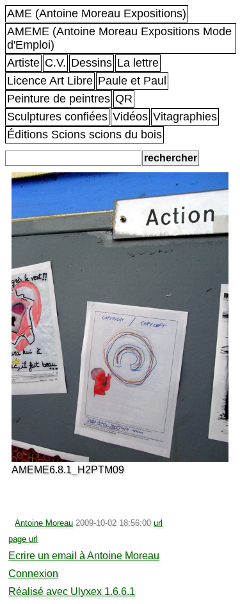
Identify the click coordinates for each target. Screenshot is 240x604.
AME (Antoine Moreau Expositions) (96, 13)
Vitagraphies (185, 116)
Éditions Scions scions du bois (84, 134)
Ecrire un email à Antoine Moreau (83, 555)
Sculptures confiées (57, 116)
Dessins (91, 62)
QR (123, 98)
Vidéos (130, 116)
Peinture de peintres (58, 98)
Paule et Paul (132, 80)
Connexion (33, 573)
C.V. (55, 62)
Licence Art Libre (50, 80)
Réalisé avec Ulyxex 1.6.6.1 (71, 591)
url (158, 523)
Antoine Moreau (44, 523)
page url (23, 539)
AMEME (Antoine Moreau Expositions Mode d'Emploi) (119, 38)
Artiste (23, 62)
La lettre (138, 62)
